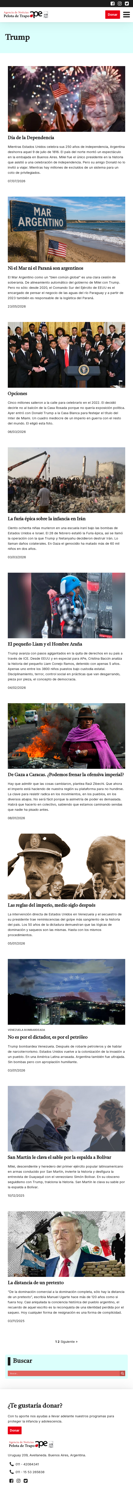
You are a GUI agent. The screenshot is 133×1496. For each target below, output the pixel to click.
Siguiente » (69, 1342)
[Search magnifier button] (122, 1373)
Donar (112, 15)
